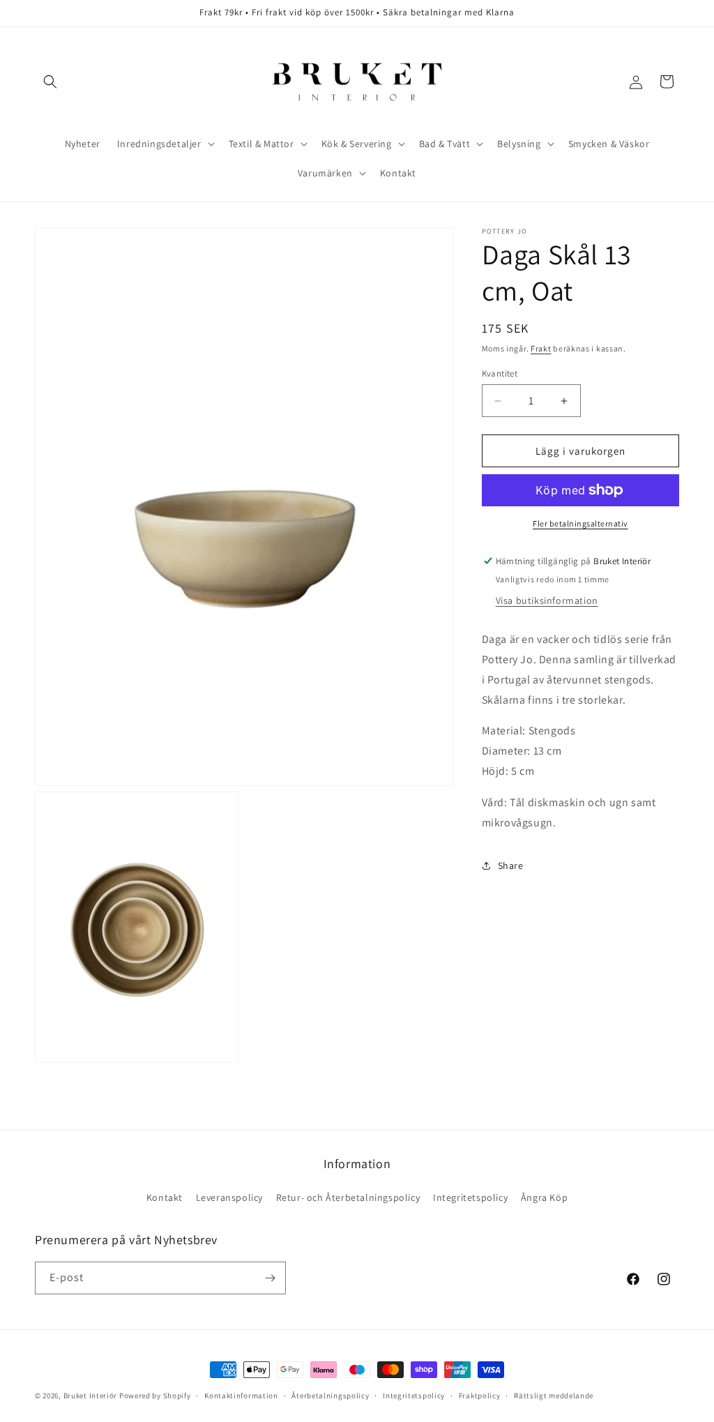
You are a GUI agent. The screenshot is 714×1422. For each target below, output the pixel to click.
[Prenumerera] (270, 1278)
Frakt (541, 348)
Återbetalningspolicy (330, 1395)
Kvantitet (500, 373)
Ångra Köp (544, 1197)
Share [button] (511, 865)
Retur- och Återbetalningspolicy (348, 1197)
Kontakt (164, 1197)
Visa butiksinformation (547, 600)
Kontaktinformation (241, 1395)
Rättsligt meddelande (553, 1395)
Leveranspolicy (229, 1197)
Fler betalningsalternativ (580, 523)
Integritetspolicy (470, 1197)
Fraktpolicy (480, 1395)
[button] (50, 81)
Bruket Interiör (90, 1395)
